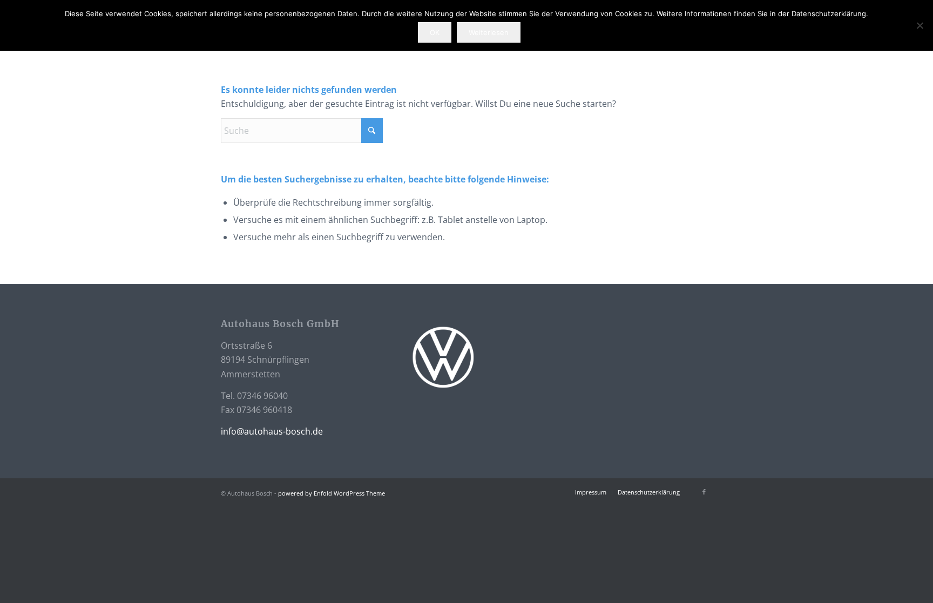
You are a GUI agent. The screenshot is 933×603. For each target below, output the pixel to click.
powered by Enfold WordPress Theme (331, 493)
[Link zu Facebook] (704, 492)
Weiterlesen (489, 32)
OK (435, 32)
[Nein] (919, 25)
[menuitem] (591, 492)
